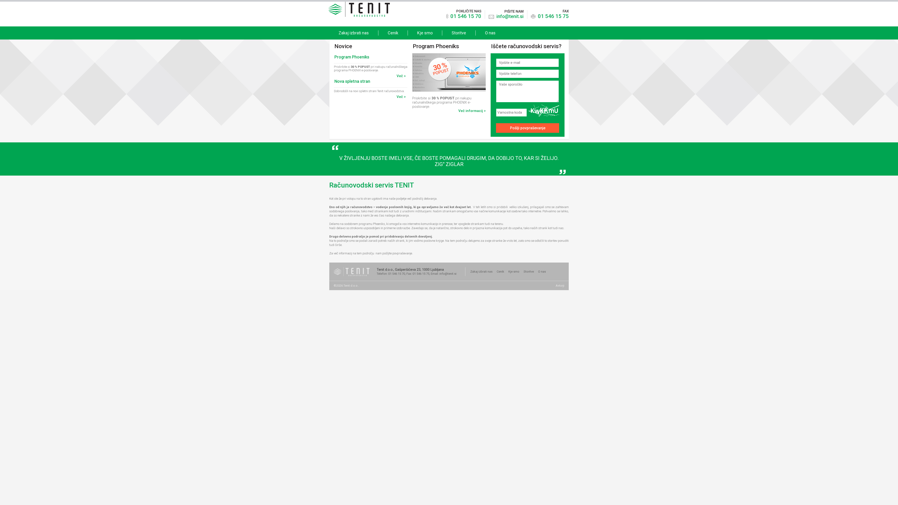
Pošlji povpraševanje (527, 128)
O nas (490, 32)
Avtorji (560, 285)
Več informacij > (472, 111)
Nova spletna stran (352, 81)
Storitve (459, 32)
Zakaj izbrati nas (354, 32)
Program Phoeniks (351, 56)
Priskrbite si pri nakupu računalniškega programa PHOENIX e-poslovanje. (449, 78)
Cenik (393, 32)
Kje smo (425, 32)
